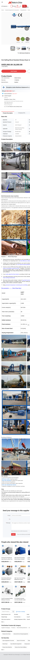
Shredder (16, 614)
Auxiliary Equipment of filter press (21, 619)
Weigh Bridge (4, 617)
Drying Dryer (27, 643)
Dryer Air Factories (21, 640)
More (2, 649)
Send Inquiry (14, 71)
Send (13, 534)
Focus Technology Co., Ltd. (18, 654)
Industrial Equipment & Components (12, 10)
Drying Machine (23, 10)
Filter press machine (5, 619)
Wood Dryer (5, 643)
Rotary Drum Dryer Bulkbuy (21, 647)
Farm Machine (17, 617)
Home (2, 10)
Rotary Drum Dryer (7, 634)
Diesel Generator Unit (5, 614)
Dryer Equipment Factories (8, 640)
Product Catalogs (21, 611)
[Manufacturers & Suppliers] (15, 2)
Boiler (28, 614)
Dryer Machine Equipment (16, 643)
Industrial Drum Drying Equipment (20, 634)
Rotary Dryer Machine (7, 647)
